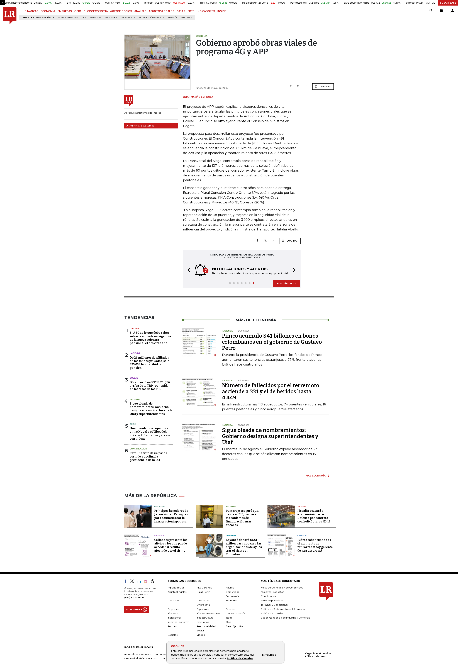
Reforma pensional (67, 17)
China (133, 424)
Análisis (230, 587)
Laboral (134, 328)
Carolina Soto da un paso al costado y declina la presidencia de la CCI (149, 456)
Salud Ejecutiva (234, 626)
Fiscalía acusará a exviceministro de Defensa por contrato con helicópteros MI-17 (313, 516)
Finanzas (173, 613)
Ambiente (231, 535)
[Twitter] (298, 86)
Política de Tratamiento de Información (283, 609)
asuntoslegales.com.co (137, 654)
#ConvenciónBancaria (151, 17)
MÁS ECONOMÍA (316, 475)
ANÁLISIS (140, 11)
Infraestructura (205, 617)
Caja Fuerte (203, 591)
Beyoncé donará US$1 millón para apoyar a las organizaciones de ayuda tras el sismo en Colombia (244, 547)
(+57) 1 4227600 (134, 597)
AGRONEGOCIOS (121, 11)
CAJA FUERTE (185, 11)
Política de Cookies (240, 658)
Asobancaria (128, 17)
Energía (172, 17)
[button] (188, 270)
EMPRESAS (65, 11)
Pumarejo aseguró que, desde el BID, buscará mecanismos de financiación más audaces (242, 518)
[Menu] (22, 11)
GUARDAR (325, 86)
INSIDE (221, 11)
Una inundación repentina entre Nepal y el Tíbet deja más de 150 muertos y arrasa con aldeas (150, 433)
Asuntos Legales (177, 591)
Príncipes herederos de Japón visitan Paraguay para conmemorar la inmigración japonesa (171, 516)
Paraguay (159, 506)
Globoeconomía (235, 613)
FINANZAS (31, 11)
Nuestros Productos (272, 591)
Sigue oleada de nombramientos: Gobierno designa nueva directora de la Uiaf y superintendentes (151, 409)
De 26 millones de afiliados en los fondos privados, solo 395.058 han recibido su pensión (149, 363)
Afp (84, 17)
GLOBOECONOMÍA (96, 11)
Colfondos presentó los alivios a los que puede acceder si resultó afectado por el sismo (170, 545)
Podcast (172, 626)
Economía (232, 600)
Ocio (229, 622)
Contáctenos (268, 596)
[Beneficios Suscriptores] (441, 11)
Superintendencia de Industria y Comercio (285, 617)
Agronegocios (176, 587)
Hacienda (135, 353)
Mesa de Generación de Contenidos (282, 587)
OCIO (77, 11)
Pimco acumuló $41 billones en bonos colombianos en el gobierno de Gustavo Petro (272, 342)
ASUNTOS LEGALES (161, 11)
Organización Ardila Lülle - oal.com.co (318, 655)
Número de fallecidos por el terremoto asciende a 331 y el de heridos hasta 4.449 (270, 391)
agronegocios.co (165, 654)
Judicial (301, 506)
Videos (201, 634)
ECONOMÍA (48, 11)
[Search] (430, 10)
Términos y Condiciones (274, 604)
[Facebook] (291, 86)
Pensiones (95, 17)
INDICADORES (206, 11)
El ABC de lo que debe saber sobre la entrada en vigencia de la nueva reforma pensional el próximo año (150, 338)
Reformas (186, 17)
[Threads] (154, 581)
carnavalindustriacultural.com (141, 658)
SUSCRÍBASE (448, 2)
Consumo (173, 600)
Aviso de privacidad (272, 600)
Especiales (203, 609)
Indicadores (174, 617)
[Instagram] (147, 581)
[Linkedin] (306, 86)
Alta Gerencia (204, 587)
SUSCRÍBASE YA (286, 283)
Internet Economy (178, 622)
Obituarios (203, 622)
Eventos (230, 609)
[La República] (9, 16)
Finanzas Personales (208, 613)
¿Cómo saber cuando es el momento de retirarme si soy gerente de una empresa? (315, 545)
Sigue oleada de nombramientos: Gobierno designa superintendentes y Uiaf (270, 436)
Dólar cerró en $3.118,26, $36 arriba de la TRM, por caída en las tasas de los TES (150, 386)
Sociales (172, 634)
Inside (229, 617)
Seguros (159, 535)
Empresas (173, 609)
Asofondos (111, 17)
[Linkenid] (140, 581)
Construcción (138, 448)
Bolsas (134, 378)
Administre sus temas (141, 125)
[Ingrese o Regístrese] (452, 10)
